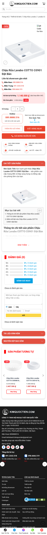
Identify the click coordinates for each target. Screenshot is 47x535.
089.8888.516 (18, 82)
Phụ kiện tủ (27, 487)
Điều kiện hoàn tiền (28, 521)
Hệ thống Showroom (8, 487)
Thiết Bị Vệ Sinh (16, 17)
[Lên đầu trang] (43, 523)
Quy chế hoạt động (28, 512)
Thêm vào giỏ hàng (12, 129)
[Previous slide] (3, 375)
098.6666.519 (17, 89)
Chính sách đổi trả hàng (9, 527)
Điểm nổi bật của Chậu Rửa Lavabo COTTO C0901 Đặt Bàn (22, 220)
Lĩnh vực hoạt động (8, 494)
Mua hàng (13, 392)
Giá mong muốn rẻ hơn (24, 136)
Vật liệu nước (28, 491)
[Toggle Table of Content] (38, 210)
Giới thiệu (5, 481)
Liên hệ (4, 491)
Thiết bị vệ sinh (29, 481)
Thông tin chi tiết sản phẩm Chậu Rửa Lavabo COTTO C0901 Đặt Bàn (23, 215)
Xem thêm (22, 245)
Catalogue (5, 500)
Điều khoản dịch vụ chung (10, 518)
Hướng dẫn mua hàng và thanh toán (33, 518)
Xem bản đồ (35, 122)
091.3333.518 (19, 86)
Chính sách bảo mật (28, 527)
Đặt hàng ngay (34, 129)
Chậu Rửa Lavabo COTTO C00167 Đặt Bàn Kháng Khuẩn (33, 380)
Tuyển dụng (5, 497)
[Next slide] (43, 375)
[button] (2, 464)
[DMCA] (40, 499)
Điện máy (27, 494)
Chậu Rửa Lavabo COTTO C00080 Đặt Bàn (13, 380)
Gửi (23, 315)
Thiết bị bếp (28, 484)
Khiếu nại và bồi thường (29, 509)
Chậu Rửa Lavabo (29, 17)
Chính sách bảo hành (8, 509)
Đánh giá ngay (23, 281)
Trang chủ (5, 17)
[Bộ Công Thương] (29, 500)
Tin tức (4, 484)
